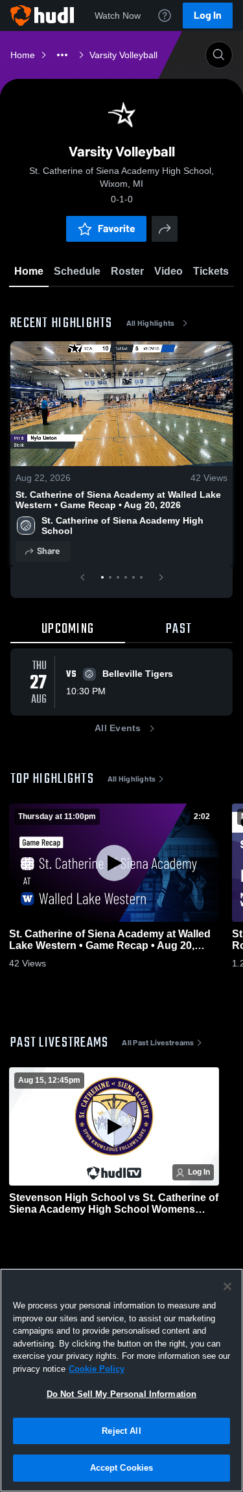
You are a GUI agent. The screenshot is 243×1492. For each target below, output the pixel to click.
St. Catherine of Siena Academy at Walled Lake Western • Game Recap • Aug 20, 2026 (118, 499)
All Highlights (150, 323)
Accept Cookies (122, 1468)
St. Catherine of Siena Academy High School (123, 525)
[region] (121, 1380)
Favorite (116, 228)
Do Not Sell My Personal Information (122, 1394)
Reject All (121, 1431)
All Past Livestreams (158, 1042)
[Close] (227, 1286)
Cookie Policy (96, 1369)
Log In (208, 15)
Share (48, 551)
